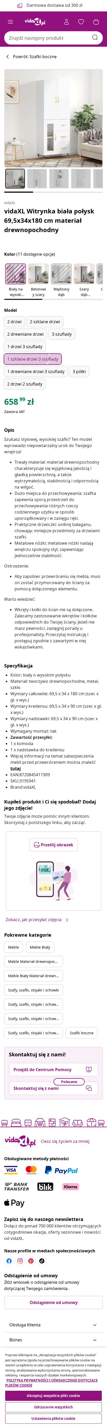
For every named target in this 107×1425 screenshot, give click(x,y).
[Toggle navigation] (10, 22)
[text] (19, 403)
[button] (15, 281)
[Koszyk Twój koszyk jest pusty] (96, 22)
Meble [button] (13, 947)
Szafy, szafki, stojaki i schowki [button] (33, 990)
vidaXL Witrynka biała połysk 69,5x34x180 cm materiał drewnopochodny (49, 220)
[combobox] (53, 38)
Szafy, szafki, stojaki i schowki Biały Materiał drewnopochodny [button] (35, 1032)
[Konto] (66, 22)
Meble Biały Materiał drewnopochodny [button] (35, 975)
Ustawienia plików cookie (53, 1418)
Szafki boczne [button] (81, 1032)
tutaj (15, 768)
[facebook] (9, 1261)
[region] (53, 1386)
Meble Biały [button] (40, 947)
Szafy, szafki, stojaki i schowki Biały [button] (35, 1004)
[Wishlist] (81, 22)
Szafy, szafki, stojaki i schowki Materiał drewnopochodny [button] (35, 1018)
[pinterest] (31, 1261)
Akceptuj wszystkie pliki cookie (53, 1395)
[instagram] (20, 1261)
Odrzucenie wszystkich (53, 1407)
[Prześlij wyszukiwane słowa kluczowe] (95, 37)
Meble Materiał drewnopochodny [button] (35, 961)
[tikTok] (41, 1261)
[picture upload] (53, 881)
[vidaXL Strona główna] (35, 22)
